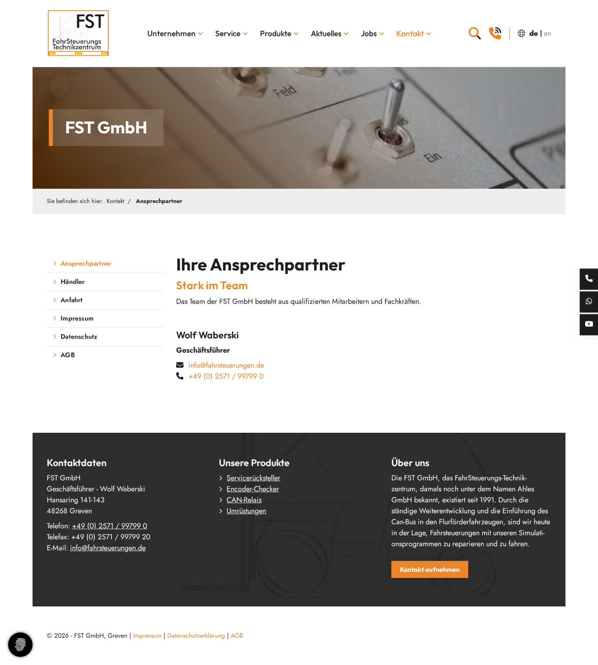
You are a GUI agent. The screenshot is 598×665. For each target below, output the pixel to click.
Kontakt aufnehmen (430, 569)
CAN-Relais (244, 500)
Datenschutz (79, 336)
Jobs (369, 33)
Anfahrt (72, 300)
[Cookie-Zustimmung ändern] (20, 644)
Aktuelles (326, 33)
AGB (68, 355)
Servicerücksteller (253, 478)
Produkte (275, 33)
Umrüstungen (246, 511)
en (547, 33)
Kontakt (410, 33)
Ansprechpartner (159, 201)
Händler (73, 281)
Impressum (77, 318)
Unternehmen (171, 33)
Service (227, 33)
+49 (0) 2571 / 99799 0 (226, 376)
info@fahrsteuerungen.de (226, 365)
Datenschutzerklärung (196, 635)
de (533, 33)
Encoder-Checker (253, 489)
